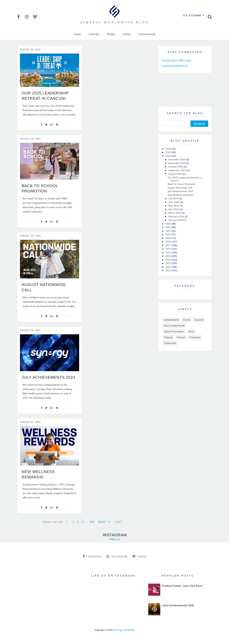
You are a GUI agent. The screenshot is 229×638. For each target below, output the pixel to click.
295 (92, 522)
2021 (168, 231)
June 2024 (174, 202)
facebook (94, 556)
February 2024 (176, 216)
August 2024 (175, 174)
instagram (119, 556)
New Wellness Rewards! (180, 195)
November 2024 (177, 163)
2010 (168, 270)
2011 (168, 267)
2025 (168, 152)
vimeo (141, 556)
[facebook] (20, 17)
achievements (171, 319)
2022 (168, 227)
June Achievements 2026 (178, 605)
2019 (168, 238)
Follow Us (114, 539)
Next (102, 522)
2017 (168, 245)
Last (118, 522)
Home (77, 34)
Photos (111, 34)
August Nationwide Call (180, 187)
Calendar (93, 34)
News (191, 331)
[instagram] (28, 17)
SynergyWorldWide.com (175, 65)
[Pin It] (57, 125)
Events (186, 319)
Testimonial (170, 343)
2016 (168, 248)
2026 (168, 148)
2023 (168, 223)
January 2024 (176, 220)
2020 (168, 234)
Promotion (194, 337)
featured (199, 319)
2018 (168, 241)
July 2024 (173, 198)
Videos (127, 34)
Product (181, 337)
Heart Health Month (174, 325)
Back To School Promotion (181, 184)
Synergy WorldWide (124, 630)
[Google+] (51, 125)
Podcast (168, 337)
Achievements (146, 34)
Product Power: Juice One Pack (182, 585)
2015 (168, 252)
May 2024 (174, 205)
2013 (168, 259)
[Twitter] (46, 125)
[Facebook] (41, 125)
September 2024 (177, 170)
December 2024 (177, 159)
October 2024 (176, 166)
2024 (168, 156)
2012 (168, 263)
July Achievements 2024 (48, 377)
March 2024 (175, 212)
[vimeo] (36, 17)
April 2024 (174, 209)
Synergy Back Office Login (176, 60)
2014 (168, 256)
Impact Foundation (174, 331)
